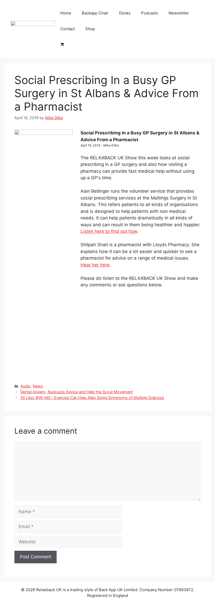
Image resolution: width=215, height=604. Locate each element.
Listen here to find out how (108, 231)
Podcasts (149, 12)
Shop (90, 28)
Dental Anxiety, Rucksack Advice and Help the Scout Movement (76, 392)
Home (65, 12)
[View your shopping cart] (62, 44)
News (38, 386)
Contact (67, 28)
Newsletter (179, 12)
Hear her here (95, 264)
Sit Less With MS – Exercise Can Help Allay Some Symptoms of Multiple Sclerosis (92, 397)
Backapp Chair (95, 12)
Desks (125, 12)
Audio (25, 386)
